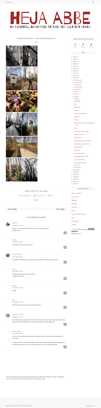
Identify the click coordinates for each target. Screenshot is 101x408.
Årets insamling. (75, 221)
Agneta (15, 223)
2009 (74, 174)
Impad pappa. (77, 101)
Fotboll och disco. (78, 147)
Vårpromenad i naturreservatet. (82, 144)
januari (76, 169)
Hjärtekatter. (77, 107)
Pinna (51, 195)
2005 (74, 183)
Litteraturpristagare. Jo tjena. (78, 214)
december (77, 80)
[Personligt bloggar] (83, 229)
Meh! (75, 104)
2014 (74, 70)
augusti (76, 89)
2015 (74, 68)
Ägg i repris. (77, 116)
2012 (74, 75)
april (75, 98)
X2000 (73, 210)
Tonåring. (73, 224)
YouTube (91, 46)
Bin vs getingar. (75, 196)
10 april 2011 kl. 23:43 (17, 242)
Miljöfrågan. (74, 200)
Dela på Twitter (40, 195)
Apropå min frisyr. (78, 137)
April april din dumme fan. (80, 162)
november (77, 82)
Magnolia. (76, 110)
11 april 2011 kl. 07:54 (17, 256)
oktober (76, 84)
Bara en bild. (77, 150)
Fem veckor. (74, 207)
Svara (65, 232)
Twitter (75, 46)
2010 (74, 172)
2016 (74, 66)
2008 (74, 176)
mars (75, 165)
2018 (74, 61)
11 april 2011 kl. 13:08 (17, 287)
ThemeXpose (19, 405)
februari (76, 167)
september (77, 87)
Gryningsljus (17, 254)
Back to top (90, 406)
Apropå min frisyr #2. (79, 134)
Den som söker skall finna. (80, 113)
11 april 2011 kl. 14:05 (17, 317)
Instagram (83, 46)
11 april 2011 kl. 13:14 (17, 302)
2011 (74, 77)
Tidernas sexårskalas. (76, 193)
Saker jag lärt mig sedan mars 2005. (82, 140)
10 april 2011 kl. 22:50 (17, 225)
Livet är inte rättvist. (79, 153)
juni (75, 94)
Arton (72, 217)
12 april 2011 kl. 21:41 (17, 333)
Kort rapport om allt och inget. (81, 131)
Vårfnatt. (76, 119)
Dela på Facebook (26, 195)
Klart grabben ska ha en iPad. (81, 156)
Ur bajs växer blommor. (79, 159)
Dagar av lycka (18, 314)
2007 (74, 179)
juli (75, 91)
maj (75, 96)
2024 (74, 57)
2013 (74, 73)
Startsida (9, 2)
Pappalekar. (74, 203)
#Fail (75, 128)
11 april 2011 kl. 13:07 (17, 271)
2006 (74, 181)
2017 (74, 63)
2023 (74, 59)
